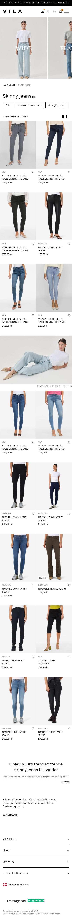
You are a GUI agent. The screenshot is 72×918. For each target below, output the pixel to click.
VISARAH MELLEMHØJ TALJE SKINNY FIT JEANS (15, 177)
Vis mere (65, 782)
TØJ (4, 85)
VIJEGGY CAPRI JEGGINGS (46, 662)
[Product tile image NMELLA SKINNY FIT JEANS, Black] (18, 629)
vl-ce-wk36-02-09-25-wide (19, 18)
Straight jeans (56, 105)
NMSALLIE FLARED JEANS (52, 588)
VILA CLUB (9, 839)
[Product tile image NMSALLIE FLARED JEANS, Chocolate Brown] (54, 558)
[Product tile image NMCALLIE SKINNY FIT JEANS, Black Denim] (18, 486)
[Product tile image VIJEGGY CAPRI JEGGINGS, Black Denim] (54, 629)
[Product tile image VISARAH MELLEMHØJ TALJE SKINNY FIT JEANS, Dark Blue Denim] (54, 145)
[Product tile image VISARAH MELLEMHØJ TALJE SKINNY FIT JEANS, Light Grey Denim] (18, 145)
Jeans (12, 85)
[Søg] (48, 11)
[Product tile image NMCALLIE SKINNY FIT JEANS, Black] (54, 216)
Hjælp (6, 850)
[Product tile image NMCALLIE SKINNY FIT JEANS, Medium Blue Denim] (18, 558)
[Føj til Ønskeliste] (33, 172)
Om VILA (8, 861)
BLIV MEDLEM (9, 815)
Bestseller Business (15, 873)
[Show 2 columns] (63, 116)
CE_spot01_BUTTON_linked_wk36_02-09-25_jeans (34, 385)
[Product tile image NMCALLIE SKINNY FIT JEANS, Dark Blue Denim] (54, 486)
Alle (8, 105)
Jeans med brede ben (29, 105)
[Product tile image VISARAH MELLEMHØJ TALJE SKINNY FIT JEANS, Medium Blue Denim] (18, 288)
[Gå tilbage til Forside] (12, 11)
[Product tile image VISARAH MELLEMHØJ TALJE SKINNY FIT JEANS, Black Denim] (18, 216)
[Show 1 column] (67, 116)
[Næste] (3, 148)
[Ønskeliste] (54, 11)
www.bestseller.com (52, 914)
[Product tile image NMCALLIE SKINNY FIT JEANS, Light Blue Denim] (18, 701)
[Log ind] (42, 11)
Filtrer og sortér (17, 116)
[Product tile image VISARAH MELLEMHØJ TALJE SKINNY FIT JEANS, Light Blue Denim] (54, 288)
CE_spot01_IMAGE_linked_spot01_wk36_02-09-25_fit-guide (33, 339)
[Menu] (66, 11)
